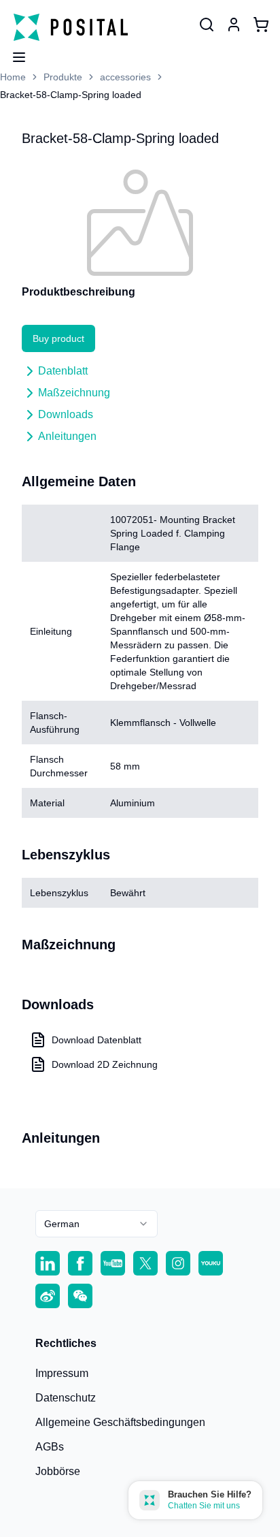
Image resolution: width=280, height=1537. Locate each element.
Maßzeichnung (74, 392)
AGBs (49, 1447)
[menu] (13, 53)
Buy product (58, 338)
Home (13, 77)
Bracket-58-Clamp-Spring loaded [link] (70, 94)
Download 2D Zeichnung (105, 1064)
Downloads (65, 414)
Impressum (61, 1373)
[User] (206, 24)
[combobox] (96, 1223)
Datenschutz (65, 1398)
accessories (125, 77)
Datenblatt (63, 371)
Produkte (62, 77)
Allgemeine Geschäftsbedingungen (120, 1422)
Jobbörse (57, 1471)
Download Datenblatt (96, 1039)
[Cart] (261, 24)
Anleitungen (67, 436)
